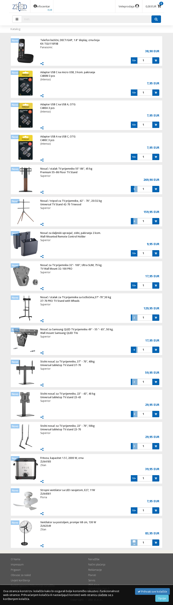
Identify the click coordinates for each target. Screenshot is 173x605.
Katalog (15, 29)
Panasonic (46, 47)
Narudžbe (94, 559)
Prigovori (16, 570)
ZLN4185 (45, 461)
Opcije (162, 598)
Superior (45, 176)
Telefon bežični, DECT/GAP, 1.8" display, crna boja (70, 40)
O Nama (15, 559)
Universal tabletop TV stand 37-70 (60, 365)
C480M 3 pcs (47, 76)
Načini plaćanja (96, 564)
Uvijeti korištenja (20, 580)
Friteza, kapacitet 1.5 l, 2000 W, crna (62, 458)
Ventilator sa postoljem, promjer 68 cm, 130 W (68, 522)
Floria (43, 497)
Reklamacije (95, 570)
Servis (91, 580)
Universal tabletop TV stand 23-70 (60, 429)
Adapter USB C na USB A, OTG (58, 104)
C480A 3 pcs (47, 108)
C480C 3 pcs (47, 140)
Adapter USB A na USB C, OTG (58, 136)
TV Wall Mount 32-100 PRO (56, 268)
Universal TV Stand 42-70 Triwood (60, 204)
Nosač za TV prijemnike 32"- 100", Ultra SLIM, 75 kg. (71, 265)
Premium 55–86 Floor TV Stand (58, 172)
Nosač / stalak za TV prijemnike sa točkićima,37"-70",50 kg (75, 297)
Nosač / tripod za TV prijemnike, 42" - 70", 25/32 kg (71, 201)
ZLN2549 (45, 526)
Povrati (92, 575)
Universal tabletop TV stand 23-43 (60, 397)
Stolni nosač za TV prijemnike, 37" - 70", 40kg (67, 361)
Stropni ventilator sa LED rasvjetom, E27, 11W (67, 490)
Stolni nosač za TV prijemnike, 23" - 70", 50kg (67, 426)
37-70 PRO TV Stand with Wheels (60, 301)
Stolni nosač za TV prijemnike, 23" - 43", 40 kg (67, 393)
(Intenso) (45, 79)
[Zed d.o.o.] (19, 6)
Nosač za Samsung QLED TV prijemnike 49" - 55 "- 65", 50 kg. (77, 329)
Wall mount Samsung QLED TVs (59, 333)
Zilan (43, 465)
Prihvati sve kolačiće (154, 591)
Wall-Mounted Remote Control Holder (63, 236)
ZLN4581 (45, 493)
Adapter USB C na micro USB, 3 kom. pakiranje (67, 72)
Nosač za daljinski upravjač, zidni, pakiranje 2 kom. (70, 233)
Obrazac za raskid (21, 575)
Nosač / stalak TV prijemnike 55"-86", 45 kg (66, 168)
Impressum (17, 564)
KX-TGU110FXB (49, 43)
